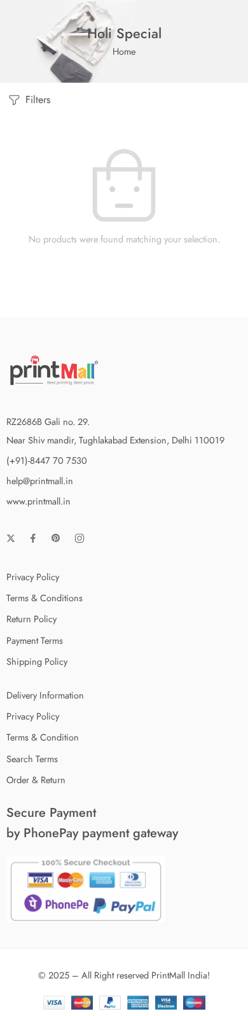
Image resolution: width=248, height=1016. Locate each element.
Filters (36, 99)
